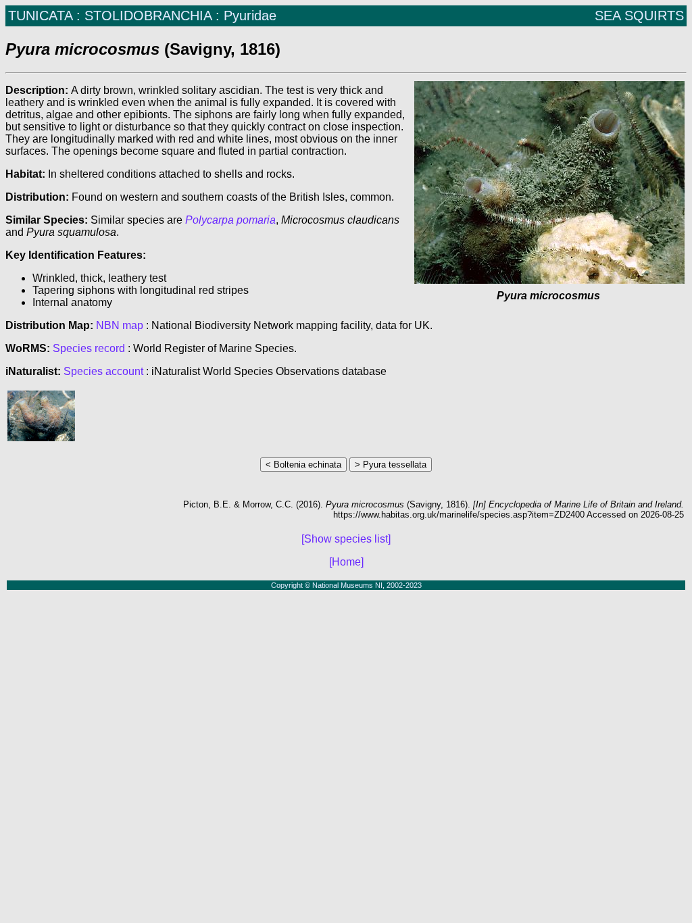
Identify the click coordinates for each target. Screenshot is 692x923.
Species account (103, 371)
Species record (89, 348)
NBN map (121, 325)
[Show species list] (346, 539)
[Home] (346, 562)
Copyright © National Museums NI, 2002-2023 (346, 585)
